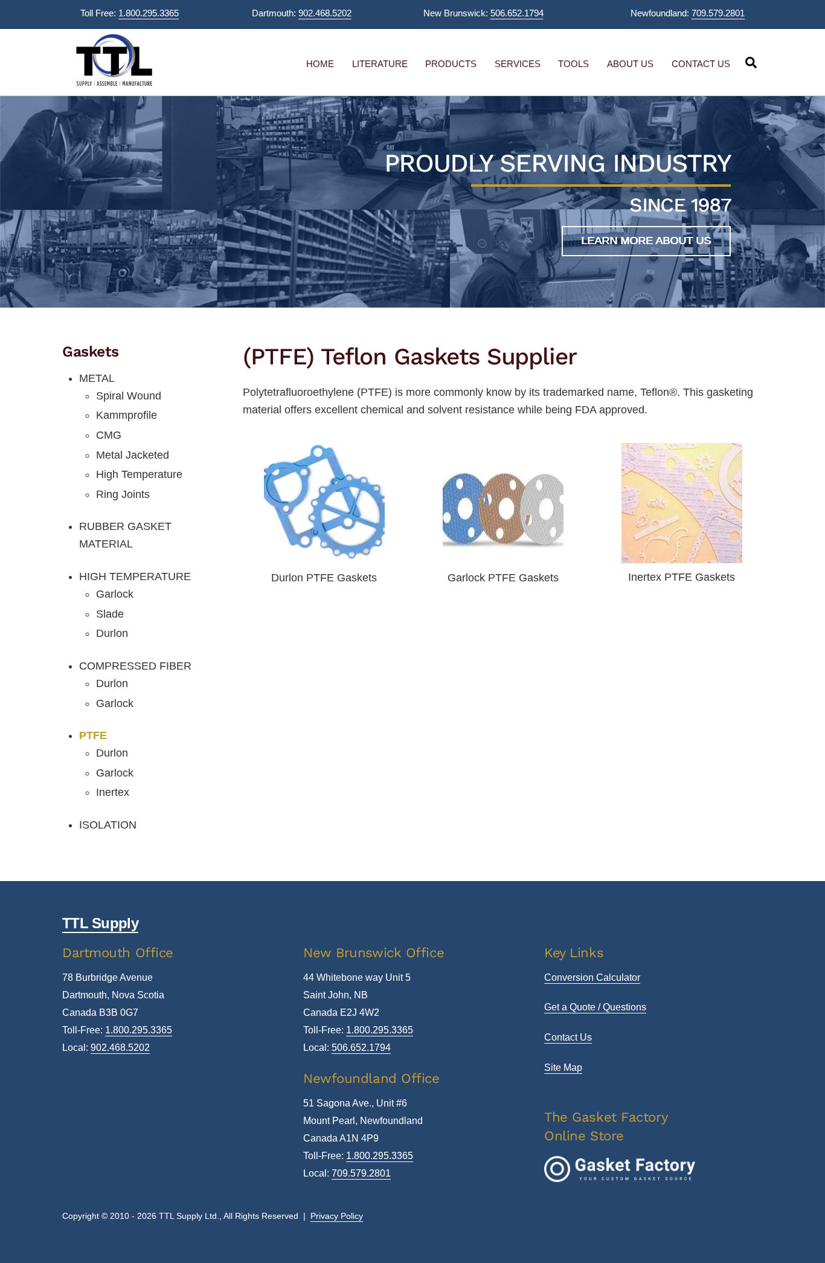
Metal (97, 378)
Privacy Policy (336, 1216)
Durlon (112, 633)
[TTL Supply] (113, 84)
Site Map (563, 1067)
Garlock (114, 594)
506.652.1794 (517, 13)
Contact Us (701, 64)
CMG (108, 435)
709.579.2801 (718, 13)
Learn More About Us (646, 240)
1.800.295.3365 (148, 13)
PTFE (93, 735)
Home (320, 64)
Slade (110, 614)
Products (451, 64)
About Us (630, 64)
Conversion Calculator (592, 977)
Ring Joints (123, 494)
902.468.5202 (325, 13)
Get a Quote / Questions (595, 1007)
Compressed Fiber (135, 666)
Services (518, 64)
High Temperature (139, 474)
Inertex (112, 792)
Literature (380, 64)
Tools (573, 64)
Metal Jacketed (132, 455)
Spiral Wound (128, 396)
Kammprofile (126, 415)
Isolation (107, 825)
